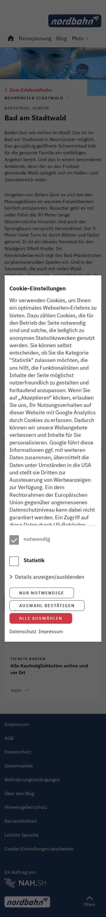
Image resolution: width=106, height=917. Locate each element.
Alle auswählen (40, 618)
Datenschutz (22, 631)
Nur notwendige (41, 593)
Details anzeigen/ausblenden (49, 576)
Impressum (51, 631)
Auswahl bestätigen (47, 605)
